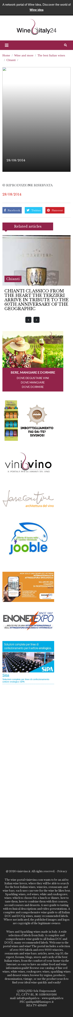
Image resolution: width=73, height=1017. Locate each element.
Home (6, 55)
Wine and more (23, 55)
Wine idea (36, 9)
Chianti (11, 60)
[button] (6, 45)
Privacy (62, 871)
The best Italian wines (51, 55)
